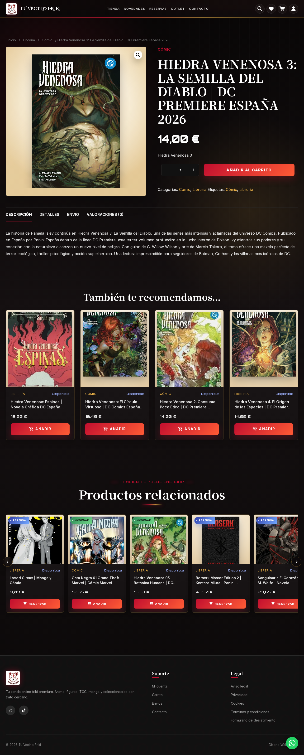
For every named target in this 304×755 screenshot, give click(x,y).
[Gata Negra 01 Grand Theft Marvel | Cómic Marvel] (97, 539)
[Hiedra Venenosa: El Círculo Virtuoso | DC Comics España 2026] (115, 348)
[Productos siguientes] (296, 562)
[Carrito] (282, 9)
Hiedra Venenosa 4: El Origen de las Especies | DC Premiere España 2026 (262, 404)
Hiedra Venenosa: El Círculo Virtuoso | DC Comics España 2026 (112, 404)
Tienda (113, 8)
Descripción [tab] (19, 214)
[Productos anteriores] (8, 562)
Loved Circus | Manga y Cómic (31, 580)
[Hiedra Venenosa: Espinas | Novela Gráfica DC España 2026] (40, 348)
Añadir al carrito (249, 170)
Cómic (47, 40)
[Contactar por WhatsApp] (292, 743)
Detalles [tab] (49, 214)
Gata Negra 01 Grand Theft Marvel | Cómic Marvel (95, 580)
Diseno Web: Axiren (283, 745)
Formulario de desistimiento (253, 720)
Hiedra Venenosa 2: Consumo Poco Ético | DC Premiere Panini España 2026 (187, 404)
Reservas (158, 8)
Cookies (237, 703)
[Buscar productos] (260, 9)
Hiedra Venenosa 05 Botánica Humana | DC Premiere (153, 580)
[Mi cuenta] (293, 9)
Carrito (157, 695)
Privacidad (239, 695)
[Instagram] (10, 710)
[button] (138, 55)
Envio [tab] (73, 214)
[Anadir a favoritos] (70, 316)
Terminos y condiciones (250, 712)
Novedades (134, 8)
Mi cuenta (159, 686)
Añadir (43, 429)
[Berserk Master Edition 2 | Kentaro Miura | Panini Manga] (221, 539)
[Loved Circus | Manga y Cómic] (35, 539)
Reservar (37, 603)
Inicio (12, 40)
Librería (29, 40)
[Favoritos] (271, 9)
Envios (157, 703)
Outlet (178, 8)
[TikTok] (23, 710)
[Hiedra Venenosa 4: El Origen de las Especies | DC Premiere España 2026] (264, 348)
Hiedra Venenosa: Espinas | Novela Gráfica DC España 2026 (36, 404)
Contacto (199, 8)
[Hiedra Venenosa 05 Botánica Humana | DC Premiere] (159, 539)
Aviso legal (239, 686)
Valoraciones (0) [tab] (105, 214)
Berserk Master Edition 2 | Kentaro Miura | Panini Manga (218, 580)
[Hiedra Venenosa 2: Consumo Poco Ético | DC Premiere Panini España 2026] (189, 348)
